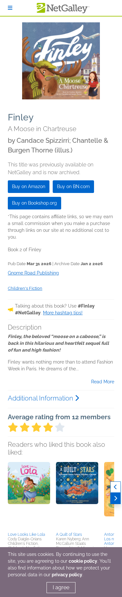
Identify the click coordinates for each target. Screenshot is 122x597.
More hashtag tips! (63, 312)
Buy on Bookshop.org (34, 203)
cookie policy (83, 561)
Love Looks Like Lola (26, 534)
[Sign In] (10, 8)
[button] (29, 496)
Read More (102, 381)
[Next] (115, 498)
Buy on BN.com (73, 186)
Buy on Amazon (28, 186)
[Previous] (115, 487)
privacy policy (67, 574)
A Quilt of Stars (69, 534)
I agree (61, 587)
